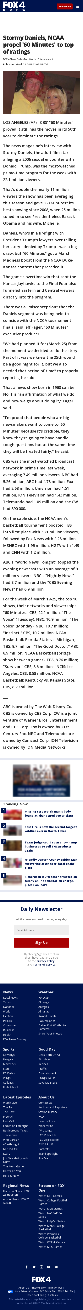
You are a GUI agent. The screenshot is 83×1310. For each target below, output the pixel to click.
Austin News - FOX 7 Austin (16, 1201)
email (56, 1267)
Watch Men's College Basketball (51, 1227)
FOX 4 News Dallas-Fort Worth (19, 59)
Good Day (46, 1049)
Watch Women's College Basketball (49, 1235)
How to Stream (48, 1121)
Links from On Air (49, 1055)
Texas (7, 1002)
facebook (27, 1267)
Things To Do (47, 1078)
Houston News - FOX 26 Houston (16, 1192)
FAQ (41, 1116)
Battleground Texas (15, 1130)
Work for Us (45, 1126)
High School (10, 1087)
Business (8, 1030)
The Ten (8, 1107)
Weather (45, 992)
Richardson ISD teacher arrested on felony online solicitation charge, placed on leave (51, 881)
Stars (6, 1068)
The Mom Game (13, 1166)
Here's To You (12, 1171)
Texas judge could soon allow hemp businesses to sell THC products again (51, 846)
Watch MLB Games (50, 1208)
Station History (47, 1112)
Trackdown (10, 1135)
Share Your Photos (50, 1033)
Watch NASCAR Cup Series (50, 1214)
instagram (41, 1267)
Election (8, 1016)
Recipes (43, 1064)
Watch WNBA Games (51, 1242)
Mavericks (9, 1064)
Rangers (8, 1059)
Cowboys (9, 1055)
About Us (46, 1097)
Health (7, 1034)
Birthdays (44, 1059)
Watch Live (65, 6)
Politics (7, 1021)
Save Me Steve (47, 1082)
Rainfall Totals (47, 1016)
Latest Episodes (17, 1097)
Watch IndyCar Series (51, 1221)
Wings (7, 1078)
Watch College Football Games (52, 1202)
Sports (8, 1049)
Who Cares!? (11, 1140)
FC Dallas (9, 1073)
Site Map (43, 1158)
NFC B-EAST (11, 1149)
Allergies (43, 1007)
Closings (43, 1002)
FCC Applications (48, 1140)
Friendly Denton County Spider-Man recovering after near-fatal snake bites (51, 864)
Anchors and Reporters (52, 1107)
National (8, 1007)
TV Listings (45, 1130)
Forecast (43, 997)
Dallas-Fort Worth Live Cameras (52, 1027)
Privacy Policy (46, 961)
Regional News (16, 1185)
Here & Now (11, 1175)
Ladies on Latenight (15, 1126)
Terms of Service (44, 964)
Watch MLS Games (50, 1247)
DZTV (6, 1153)
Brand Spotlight (48, 1153)
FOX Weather (46, 1021)
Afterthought (11, 1144)
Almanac (43, 1011)
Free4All (8, 1116)
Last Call (8, 1121)
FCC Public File (47, 1135)
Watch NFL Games (50, 1196)
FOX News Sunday (14, 1039)
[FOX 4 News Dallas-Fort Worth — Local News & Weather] (14, 6)
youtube (49, 1267)
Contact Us (45, 1102)
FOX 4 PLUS (45, 1144)
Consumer (9, 1025)
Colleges (8, 1082)
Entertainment (45, 59)
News (8, 992)
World (6, 1011)
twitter (34, 1267)
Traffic (42, 1068)
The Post (8, 1112)
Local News (10, 997)
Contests (44, 1149)
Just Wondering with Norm (15, 1160)
